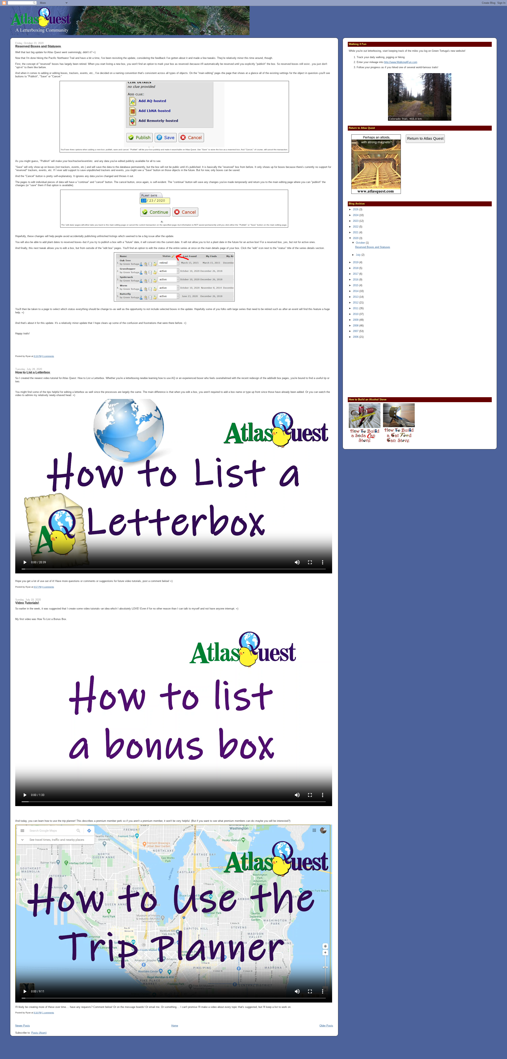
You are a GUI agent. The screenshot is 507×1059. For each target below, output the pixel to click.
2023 (356, 220)
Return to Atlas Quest (425, 138)
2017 (356, 273)
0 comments (48, 356)
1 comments (48, 1012)
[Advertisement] (373, 367)
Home (174, 1025)
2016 (356, 279)
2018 (356, 268)
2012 (356, 302)
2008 (356, 325)
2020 (356, 238)
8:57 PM (38, 587)
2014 (356, 291)
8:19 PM (38, 356)
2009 (356, 319)
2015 (356, 285)
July (358, 254)
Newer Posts (22, 1025)
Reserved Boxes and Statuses (38, 46)
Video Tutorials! (27, 603)
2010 (356, 314)
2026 (356, 209)
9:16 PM (38, 1012)
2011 (356, 308)
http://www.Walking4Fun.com (400, 62)
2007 (356, 331)
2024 (356, 215)
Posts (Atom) (39, 1032)
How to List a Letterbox (32, 372)
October (361, 242)
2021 (356, 232)
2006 (356, 336)
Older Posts (326, 1025)
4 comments (48, 587)
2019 (356, 262)
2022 (356, 226)
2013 (356, 296)
